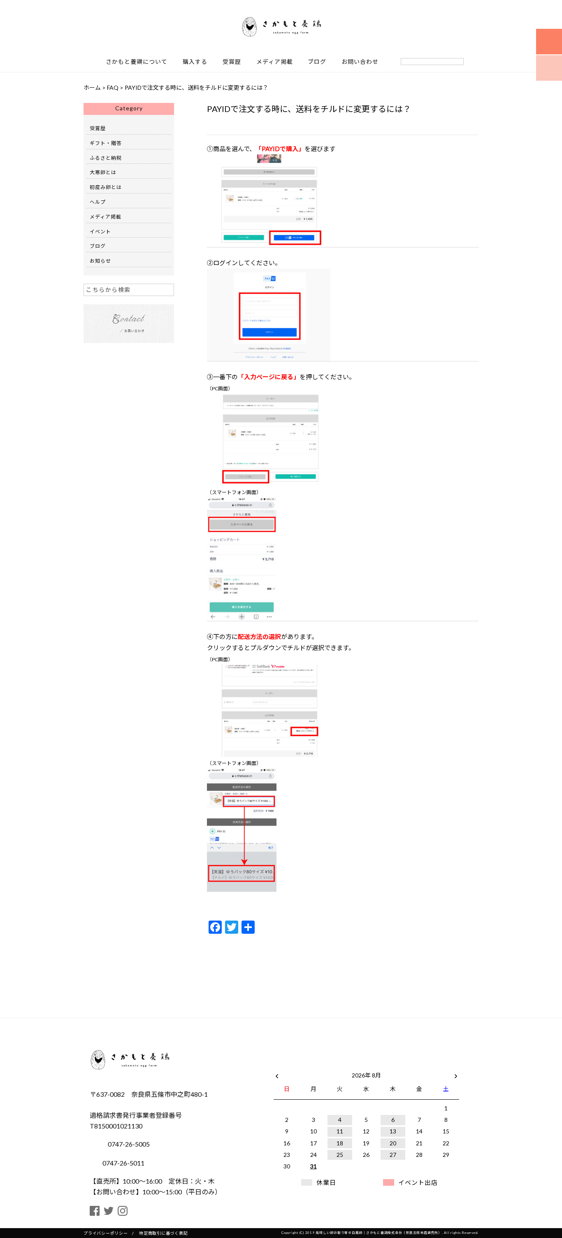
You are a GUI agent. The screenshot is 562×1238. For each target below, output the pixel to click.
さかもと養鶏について (136, 62)
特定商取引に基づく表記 (163, 1233)
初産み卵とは (106, 187)
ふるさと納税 (106, 158)
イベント (100, 231)
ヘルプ (98, 202)
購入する (195, 62)
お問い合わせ (360, 62)
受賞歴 (232, 62)
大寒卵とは (103, 172)
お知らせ (100, 261)
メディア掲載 (274, 62)
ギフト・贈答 (106, 143)
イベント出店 (418, 1182)
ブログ (317, 62)
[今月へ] (313, 1067)
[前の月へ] (277, 1074)
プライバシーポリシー (106, 1233)
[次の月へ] (456, 1074)
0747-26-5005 (128, 1144)
